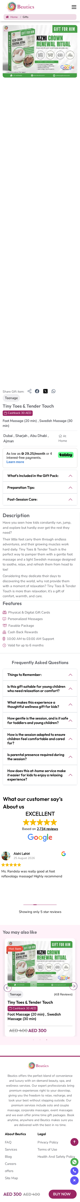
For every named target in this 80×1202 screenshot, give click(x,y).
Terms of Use (47, 1149)
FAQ (8, 1142)
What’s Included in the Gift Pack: (33, 475)
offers (9, 1171)
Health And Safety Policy (56, 1156)
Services (11, 1149)
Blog (8, 1156)
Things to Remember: (24, 674)
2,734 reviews (47, 829)
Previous (7, 987)
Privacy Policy (48, 1142)
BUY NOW (62, 1194)
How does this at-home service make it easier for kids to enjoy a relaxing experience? (36, 774)
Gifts (25, 17)
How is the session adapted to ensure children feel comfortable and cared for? (36, 738)
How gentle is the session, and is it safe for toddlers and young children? (37, 720)
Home (14, 17)
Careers (10, 1164)
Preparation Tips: (21, 487)
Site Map (11, 1178)
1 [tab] (33, 984)
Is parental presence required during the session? (35, 756)
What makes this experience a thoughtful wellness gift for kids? (33, 704)
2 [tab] (40, 1040)
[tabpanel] (40, 987)
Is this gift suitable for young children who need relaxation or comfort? (36, 688)
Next (73, 987)
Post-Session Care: (22, 499)
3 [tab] (46, 1040)
